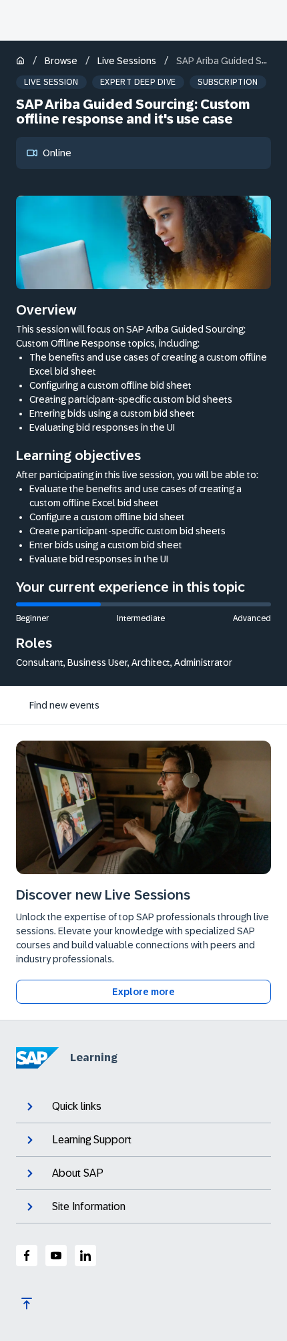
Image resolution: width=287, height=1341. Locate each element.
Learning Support (91, 1139)
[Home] (20, 61)
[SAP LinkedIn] (85, 1255)
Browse (61, 60)
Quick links (76, 1106)
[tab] (64, 705)
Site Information (88, 1206)
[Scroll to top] (26, 1303)
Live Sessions (126, 60)
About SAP (77, 1173)
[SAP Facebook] (26, 1255)
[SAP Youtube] (56, 1255)
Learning (93, 1057)
